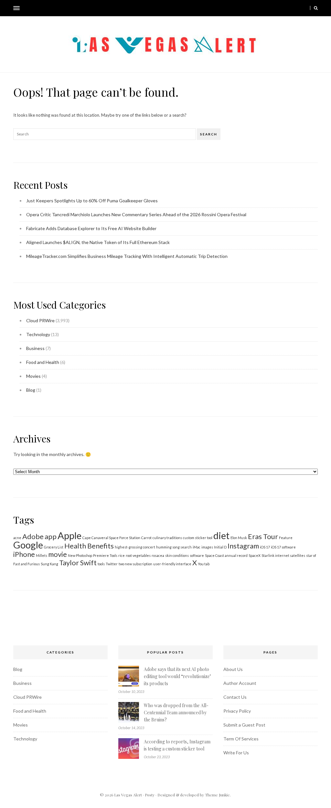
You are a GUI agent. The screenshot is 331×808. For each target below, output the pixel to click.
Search (208, 134)
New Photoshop (80, 555)
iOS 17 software (283, 547)
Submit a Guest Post (244, 725)
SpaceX (255, 555)
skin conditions (177, 555)
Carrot (146, 538)
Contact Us (235, 697)
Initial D (220, 547)
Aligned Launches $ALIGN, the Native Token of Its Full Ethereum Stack (98, 242)
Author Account (239, 683)
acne (17, 538)
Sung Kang (49, 564)
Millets (41, 555)
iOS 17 (265, 547)
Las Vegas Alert (128, 794)
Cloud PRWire (40, 320)
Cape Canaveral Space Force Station (111, 538)
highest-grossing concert (135, 547)
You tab (203, 564)
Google (28, 544)
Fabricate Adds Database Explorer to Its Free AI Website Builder (91, 228)
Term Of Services (241, 738)
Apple (69, 535)
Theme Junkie (217, 794)
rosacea (158, 555)
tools (101, 564)
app (51, 536)
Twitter (112, 564)
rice (121, 555)
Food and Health (42, 362)
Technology (38, 334)
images (207, 547)
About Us (233, 669)
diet (221, 535)
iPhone (24, 554)
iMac (196, 547)
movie (57, 554)
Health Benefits (89, 545)
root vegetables (138, 555)
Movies (33, 376)
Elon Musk (238, 538)
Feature (286, 538)
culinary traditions (167, 538)
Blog (30, 390)
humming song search (174, 547)
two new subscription (135, 564)
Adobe (33, 536)
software (197, 555)
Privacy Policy (237, 711)
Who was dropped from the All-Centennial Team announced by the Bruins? (176, 712)
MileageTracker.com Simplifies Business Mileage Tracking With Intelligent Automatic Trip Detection (127, 256)
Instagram (243, 545)
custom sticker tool (197, 538)
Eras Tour (263, 536)
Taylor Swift (78, 562)
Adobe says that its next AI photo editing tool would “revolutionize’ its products (177, 676)
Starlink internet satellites (283, 555)
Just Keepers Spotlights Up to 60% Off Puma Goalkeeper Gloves (92, 200)
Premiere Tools (105, 555)
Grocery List (53, 547)
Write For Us (236, 752)
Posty (150, 794)
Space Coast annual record (226, 555)
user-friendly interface (172, 564)
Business (35, 348)
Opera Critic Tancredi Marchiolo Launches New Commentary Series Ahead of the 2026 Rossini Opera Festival (136, 214)
